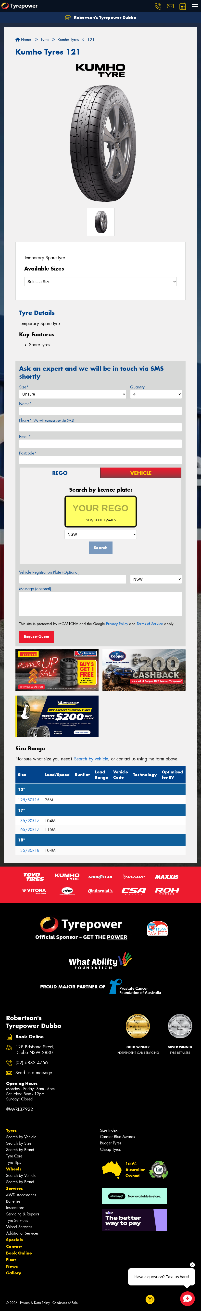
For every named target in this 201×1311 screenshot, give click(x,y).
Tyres (11, 1130)
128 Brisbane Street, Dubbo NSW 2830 (35, 1049)
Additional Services (22, 1233)
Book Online (19, 1253)
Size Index (108, 1130)
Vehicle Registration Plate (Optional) (49, 572)
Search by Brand (20, 1149)
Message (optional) (35, 588)
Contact (14, 1246)
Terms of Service (150, 623)
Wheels (13, 1169)
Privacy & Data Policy (35, 1303)
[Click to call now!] (158, 6)
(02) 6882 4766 (31, 1063)
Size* (23, 387)
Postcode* (27, 453)
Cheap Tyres (110, 1149)
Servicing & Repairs (22, 1214)
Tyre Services (17, 1220)
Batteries (13, 1201)
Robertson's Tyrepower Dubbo (104, 17)
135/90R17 (28, 820)
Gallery (13, 1273)
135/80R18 (28, 850)
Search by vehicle (91, 759)
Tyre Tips (13, 1162)
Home (25, 39)
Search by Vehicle (21, 1137)
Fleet (11, 1259)
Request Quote (36, 636)
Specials (14, 1239)
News (12, 1266)
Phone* (46, 420)
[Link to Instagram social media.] (149, 1299)
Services (14, 1188)
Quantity (137, 387)
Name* (25, 403)
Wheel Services (19, 1226)
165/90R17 (28, 829)
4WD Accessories (21, 1194)
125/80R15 (28, 799)
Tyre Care (14, 1156)
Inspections (15, 1207)
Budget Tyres (110, 1143)
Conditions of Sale (65, 1303)
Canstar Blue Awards (117, 1136)
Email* (25, 436)
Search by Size (18, 1143)
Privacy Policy (117, 623)
